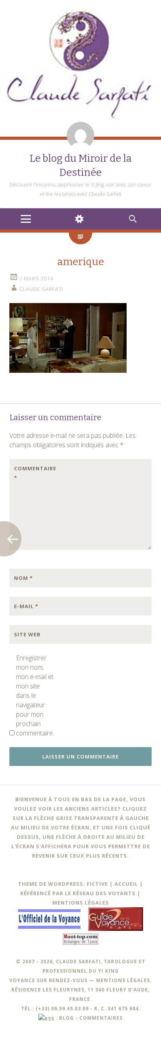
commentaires (101, 1018)
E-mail (26, 606)
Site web (27, 634)
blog (66, 1018)
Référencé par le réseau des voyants (78, 893)
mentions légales (123, 980)
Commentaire (30, 473)
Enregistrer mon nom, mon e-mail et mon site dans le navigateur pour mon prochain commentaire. (35, 695)
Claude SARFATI (41, 289)
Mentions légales (80, 902)
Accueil (126, 883)
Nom (23, 577)
